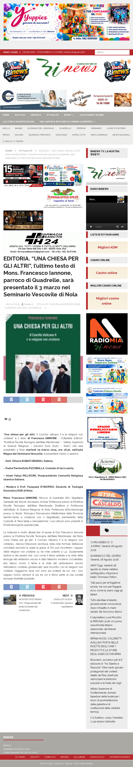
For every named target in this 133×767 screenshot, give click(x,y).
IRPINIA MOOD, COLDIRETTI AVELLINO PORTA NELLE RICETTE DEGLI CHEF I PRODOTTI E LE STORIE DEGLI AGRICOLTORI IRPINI (106, 646)
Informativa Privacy (120, 757)
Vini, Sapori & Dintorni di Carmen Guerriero (66, 122)
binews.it (28, 304)
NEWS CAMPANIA (99, 135)
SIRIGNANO (96, 128)
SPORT (68, 115)
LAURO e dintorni (116, 128)
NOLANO (19, 135)
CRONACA (35, 115)
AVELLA (6, 128)
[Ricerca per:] (112, 52)
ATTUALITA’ (52, 115)
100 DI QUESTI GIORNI (92, 115)
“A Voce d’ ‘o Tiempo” (13, 141)
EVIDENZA (11, 308)
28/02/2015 (12, 304)
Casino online (107, 273)
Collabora (79, 757)
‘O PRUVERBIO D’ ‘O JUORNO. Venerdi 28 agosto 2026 (106, 546)
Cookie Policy (97, 757)
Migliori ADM (108, 247)
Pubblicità (50, 757)
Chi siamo (20, 757)
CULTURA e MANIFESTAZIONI (18, 122)
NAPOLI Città (78, 135)
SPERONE (81, 128)
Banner (65, 757)
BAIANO (18, 128)
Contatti (34, 757)
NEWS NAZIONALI (121, 135)
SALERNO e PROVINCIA (40, 135)
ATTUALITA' (42, 304)
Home (6, 115)
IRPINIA (6, 135)
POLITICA (20, 115)
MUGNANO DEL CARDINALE (41, 128)
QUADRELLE (65, 128)
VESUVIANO (61, 135)
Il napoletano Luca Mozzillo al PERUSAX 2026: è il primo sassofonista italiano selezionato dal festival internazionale (106, 625)
